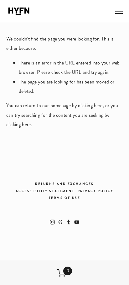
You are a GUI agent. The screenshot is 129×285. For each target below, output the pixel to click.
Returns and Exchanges (64, 184)
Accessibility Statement (45, 191)
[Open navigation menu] (119, 11)
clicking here (90, 105)
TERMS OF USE (64, 198)
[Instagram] (52, 222)
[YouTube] (76, 222)
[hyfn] (68, 222)
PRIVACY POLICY (96, 191)
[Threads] (60, 222)
